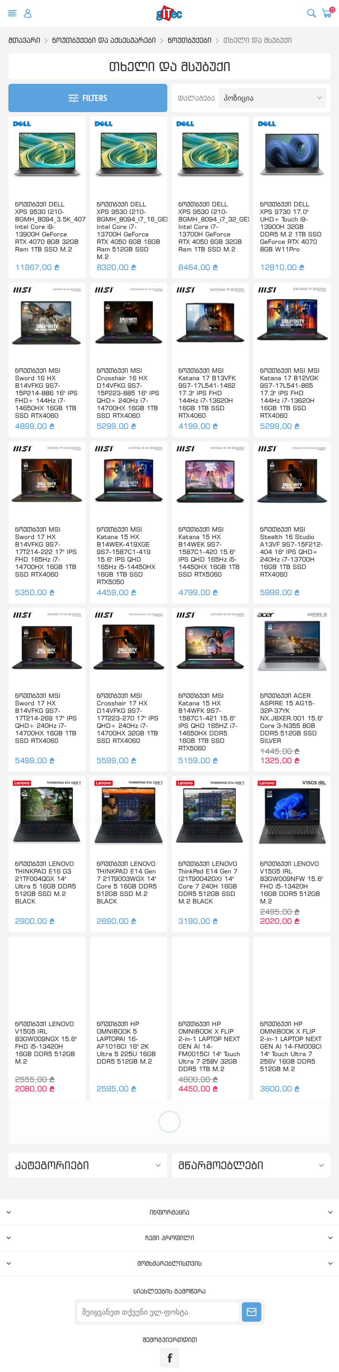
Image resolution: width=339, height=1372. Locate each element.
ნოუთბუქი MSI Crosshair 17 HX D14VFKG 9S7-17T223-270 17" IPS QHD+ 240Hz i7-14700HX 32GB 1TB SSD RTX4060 (127, 718)
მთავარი (24, 40)
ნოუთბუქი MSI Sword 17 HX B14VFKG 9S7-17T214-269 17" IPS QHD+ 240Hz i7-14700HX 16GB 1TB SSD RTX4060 (46, 718)
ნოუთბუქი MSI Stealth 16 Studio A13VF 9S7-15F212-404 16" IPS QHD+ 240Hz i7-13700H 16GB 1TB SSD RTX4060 (291, 551)
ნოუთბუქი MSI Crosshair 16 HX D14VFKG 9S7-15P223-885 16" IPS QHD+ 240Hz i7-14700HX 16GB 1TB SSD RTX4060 (128, 393)
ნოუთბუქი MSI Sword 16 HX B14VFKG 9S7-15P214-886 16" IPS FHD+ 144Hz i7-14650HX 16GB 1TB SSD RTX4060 (46, 393)
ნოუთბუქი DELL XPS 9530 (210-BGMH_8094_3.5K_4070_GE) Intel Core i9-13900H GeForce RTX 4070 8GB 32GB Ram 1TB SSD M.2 (47, 226)
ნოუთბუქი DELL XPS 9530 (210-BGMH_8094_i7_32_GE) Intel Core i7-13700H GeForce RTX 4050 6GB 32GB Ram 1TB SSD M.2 (210, 226)
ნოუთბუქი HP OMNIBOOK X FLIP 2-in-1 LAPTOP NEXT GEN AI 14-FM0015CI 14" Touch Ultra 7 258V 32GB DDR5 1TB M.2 (209, 1046)
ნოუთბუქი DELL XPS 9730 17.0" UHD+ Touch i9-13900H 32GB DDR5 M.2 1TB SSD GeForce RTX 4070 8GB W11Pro (291, 226)
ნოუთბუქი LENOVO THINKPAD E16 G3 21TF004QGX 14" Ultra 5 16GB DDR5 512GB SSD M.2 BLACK (45, 882)
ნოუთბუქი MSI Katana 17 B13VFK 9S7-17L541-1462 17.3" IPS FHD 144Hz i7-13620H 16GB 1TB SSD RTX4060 (207, 393)
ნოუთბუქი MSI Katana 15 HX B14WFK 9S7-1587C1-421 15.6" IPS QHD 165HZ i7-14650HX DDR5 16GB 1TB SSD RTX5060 (208, 722)
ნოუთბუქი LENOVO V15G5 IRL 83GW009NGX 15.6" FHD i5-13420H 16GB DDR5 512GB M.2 (46, 1042)
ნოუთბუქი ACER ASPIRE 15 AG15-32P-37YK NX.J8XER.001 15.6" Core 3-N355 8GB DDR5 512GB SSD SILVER (291, 718)
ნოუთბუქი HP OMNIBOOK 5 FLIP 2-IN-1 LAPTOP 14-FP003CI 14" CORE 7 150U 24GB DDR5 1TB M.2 (46, 1210)
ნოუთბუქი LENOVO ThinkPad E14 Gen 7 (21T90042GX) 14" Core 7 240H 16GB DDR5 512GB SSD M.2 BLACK (207, 882)
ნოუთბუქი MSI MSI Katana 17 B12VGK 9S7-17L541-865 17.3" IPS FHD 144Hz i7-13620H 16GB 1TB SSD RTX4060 (290, 393)
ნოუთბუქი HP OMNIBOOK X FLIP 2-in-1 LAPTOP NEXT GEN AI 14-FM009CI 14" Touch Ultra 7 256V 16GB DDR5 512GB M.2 (291, 1046)
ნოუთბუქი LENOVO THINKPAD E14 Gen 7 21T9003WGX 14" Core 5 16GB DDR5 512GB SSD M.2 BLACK (127, 882)
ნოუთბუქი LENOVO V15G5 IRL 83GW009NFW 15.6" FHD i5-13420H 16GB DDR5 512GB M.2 (291, 882)
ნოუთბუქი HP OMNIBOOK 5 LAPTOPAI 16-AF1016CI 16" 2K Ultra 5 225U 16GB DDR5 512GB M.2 (126, 1042)
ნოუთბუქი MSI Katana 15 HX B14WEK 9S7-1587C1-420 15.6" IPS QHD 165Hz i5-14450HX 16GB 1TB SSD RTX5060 (209, 551)
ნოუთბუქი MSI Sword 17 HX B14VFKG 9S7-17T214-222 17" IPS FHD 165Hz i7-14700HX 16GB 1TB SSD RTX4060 (46, 551)
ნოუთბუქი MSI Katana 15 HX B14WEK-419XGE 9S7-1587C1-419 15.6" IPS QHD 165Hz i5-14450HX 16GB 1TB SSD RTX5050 (126, 555)
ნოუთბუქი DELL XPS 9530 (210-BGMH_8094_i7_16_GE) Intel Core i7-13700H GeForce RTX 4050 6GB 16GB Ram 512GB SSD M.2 (129, 230)
